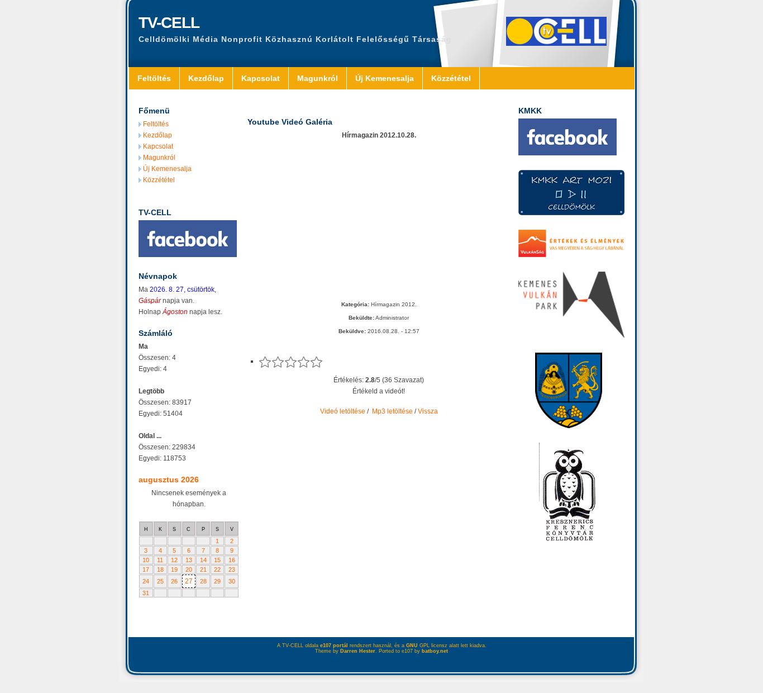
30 (231, 581)
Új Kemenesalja (384, 78)
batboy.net (435, 651)
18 (160, 569)
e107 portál (334, 645)
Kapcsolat (260, 78)
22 (217, 569)
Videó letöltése (342, 411)
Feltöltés (154, 78)
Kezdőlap (206, 78)
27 (189, 581)
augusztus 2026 (169, 479)
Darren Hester (357, 651)
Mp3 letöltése (392, 411)
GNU (412, 645)
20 (188, 569)
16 (231, 560)
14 (203, 560)
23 (231, 569)
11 (160, 560)
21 (203, 569)
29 (217, 581)
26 (174, 581)
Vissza (428, 411)
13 (188, 560)
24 (145, 581)
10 (145, 560)
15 (217, 560)
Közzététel (451, 78)
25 (160, 581)
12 (174, 560)
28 (203, 581)
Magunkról (317, 78)
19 (174, 569)
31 (145, 593)
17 (145, 569)
